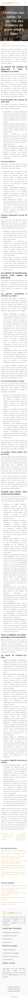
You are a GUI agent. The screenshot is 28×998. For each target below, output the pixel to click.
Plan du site (14, 997)
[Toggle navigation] (25, 3)
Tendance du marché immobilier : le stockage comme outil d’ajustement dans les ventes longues (13, 874)
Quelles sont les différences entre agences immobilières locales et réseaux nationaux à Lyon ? (13, 867)
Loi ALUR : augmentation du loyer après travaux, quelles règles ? (20, 837)
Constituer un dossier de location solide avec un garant (7, 837)
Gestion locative (5, 44)
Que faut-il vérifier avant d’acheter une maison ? (14, 853)
